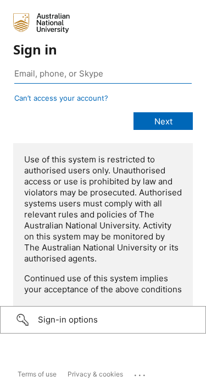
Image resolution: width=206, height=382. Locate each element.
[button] (103, 320)
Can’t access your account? (61, 98)
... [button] (140, 372)
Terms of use (37, 374)
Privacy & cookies (95, 374)
